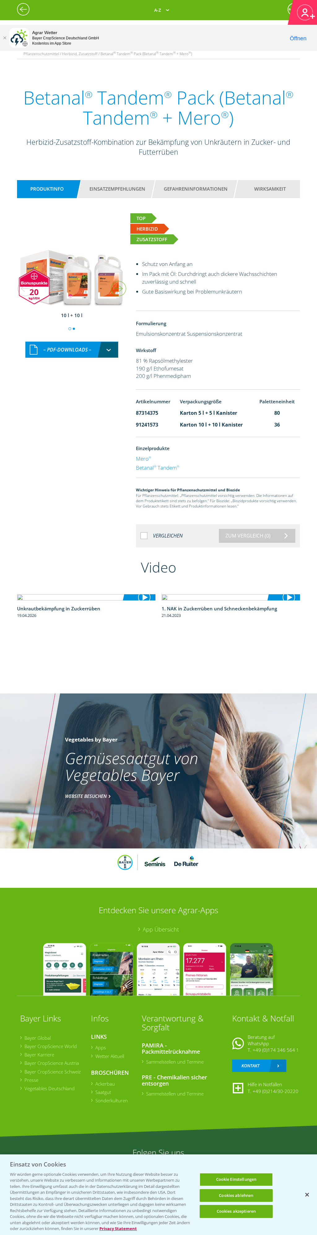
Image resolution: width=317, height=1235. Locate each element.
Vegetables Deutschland (49, 1088)
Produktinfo (47, 189)
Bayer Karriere (39, 1054)
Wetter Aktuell (109, 1056)
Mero (143, 458)
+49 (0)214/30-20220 (275, 1091)
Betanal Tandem (157, 467)
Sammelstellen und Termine (175, 1062)
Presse (31, 1080)
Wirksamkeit (270, 189)
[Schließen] (5, 38)
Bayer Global (37, 1038)
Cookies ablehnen (236, 1195)
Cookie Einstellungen (236, 1179)
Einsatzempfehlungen (117, 189)
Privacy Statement (118, 1228)
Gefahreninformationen (196, 189)
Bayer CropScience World (50, 1046)
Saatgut (103, 1092)
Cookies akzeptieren (236, 1211)
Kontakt (250, 1066)
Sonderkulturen (111, 1100)
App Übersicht (161, 929)
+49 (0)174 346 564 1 (276, 1050)
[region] (158, 1194)
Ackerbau (105, 1084)
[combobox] (71, 350)
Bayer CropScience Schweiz (52, 1072)
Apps (100, 1047)
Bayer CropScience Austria (51, 1063)
